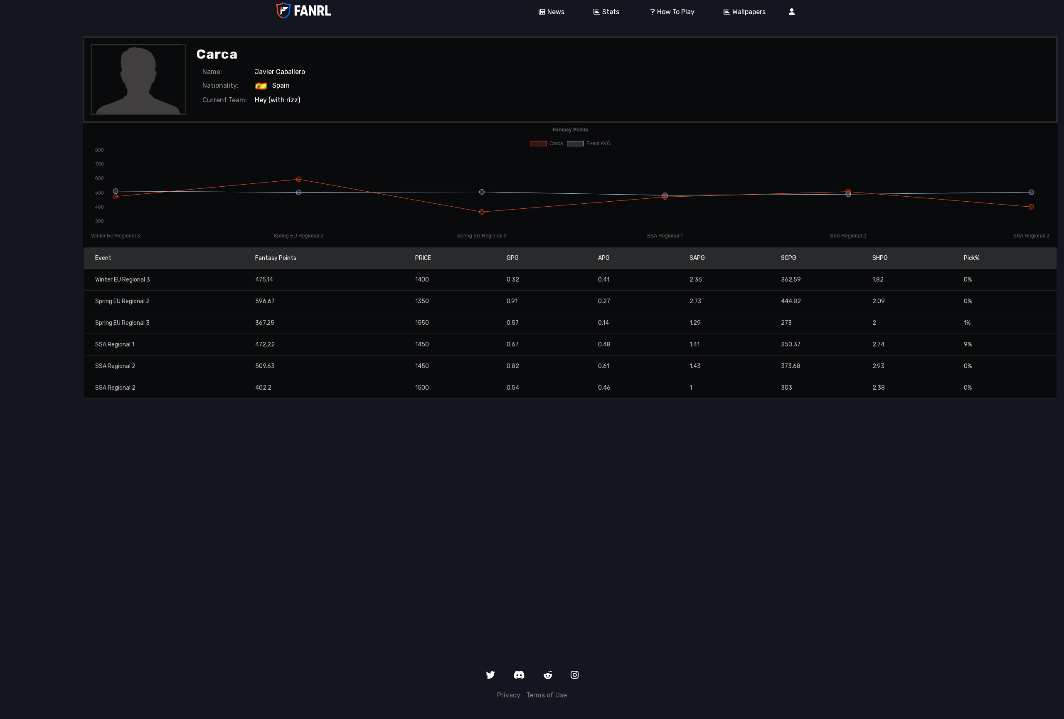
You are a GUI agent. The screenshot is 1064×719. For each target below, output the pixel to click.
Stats (610, 12)
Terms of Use (546, 695)
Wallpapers (749, 12)
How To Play (676, 12)
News (555, 12)
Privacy (508, 695)
